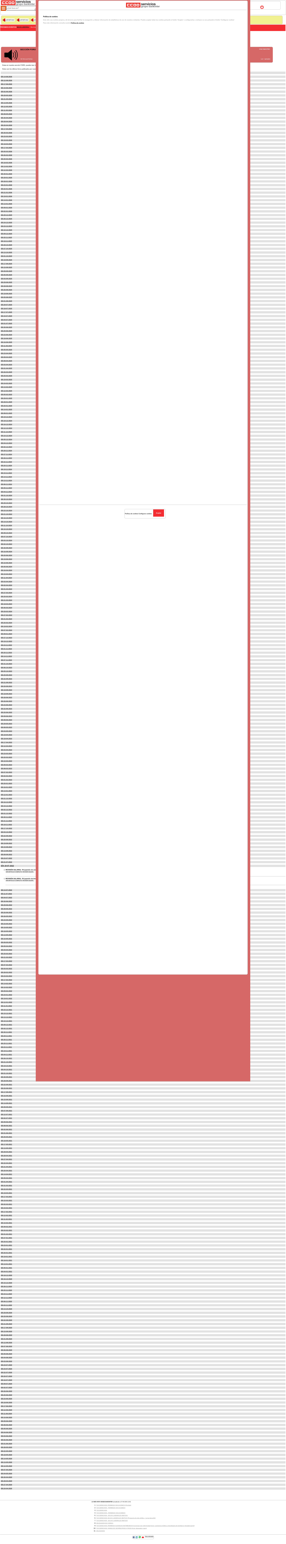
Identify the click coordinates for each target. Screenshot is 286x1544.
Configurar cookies (145, 514)
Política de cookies (77, 23)
